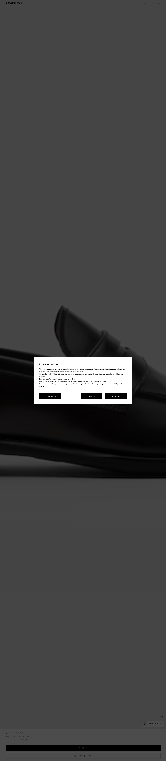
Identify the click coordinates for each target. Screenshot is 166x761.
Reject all (91, 396)
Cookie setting (50, 396)
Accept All (116, 396)
